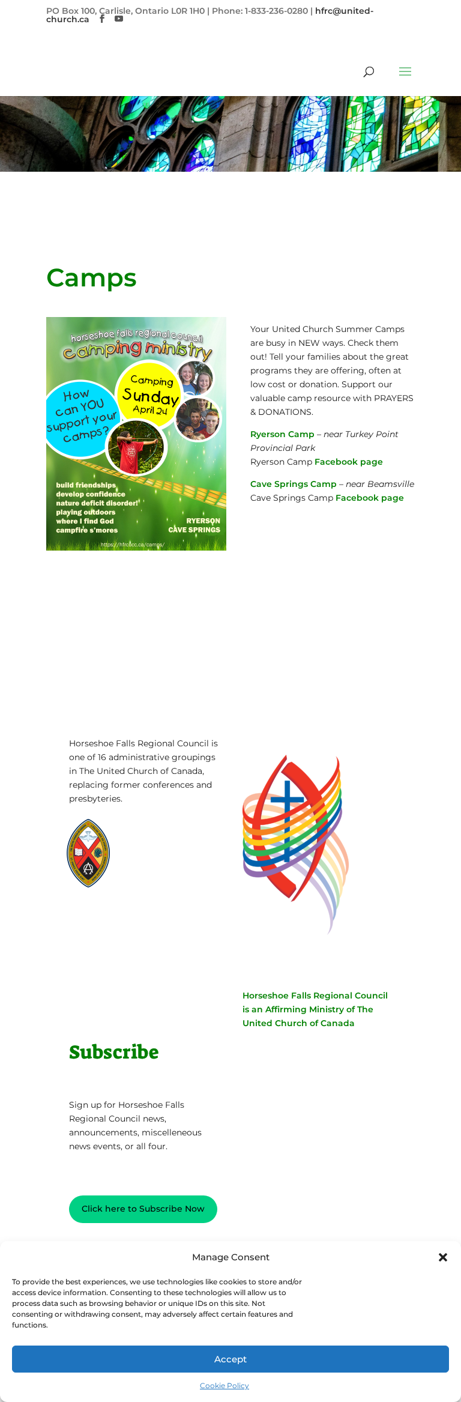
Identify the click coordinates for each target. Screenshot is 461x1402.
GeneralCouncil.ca (169, 881)
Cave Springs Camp (293, 484)
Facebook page (349, 461)
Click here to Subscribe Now (143, 1208)
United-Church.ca (169, 835)
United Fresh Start (120, 903)
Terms (161, 948)
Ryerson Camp (282, 434)
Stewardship (159, 892)
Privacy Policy (106, 948)
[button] (443, 1257)
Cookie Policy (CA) (114, 966)
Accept (230, 1359)
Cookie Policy (224, 1385)
